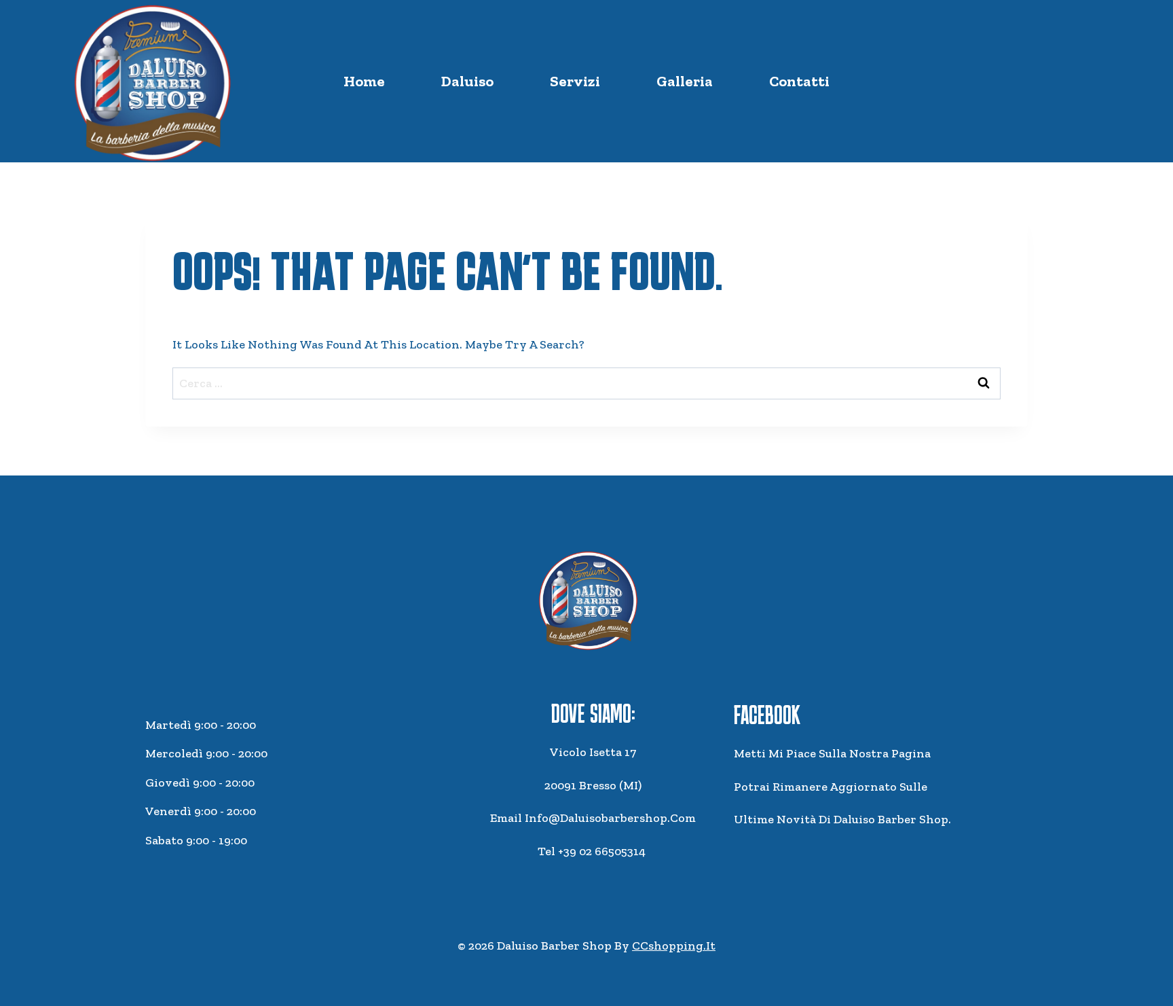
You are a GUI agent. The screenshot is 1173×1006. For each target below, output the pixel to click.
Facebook (767, 714)
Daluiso (467, 81)
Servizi (575, 81)
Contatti (799, 81)
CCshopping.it (673, 945)
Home (364, 81)
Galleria (684, 81)
